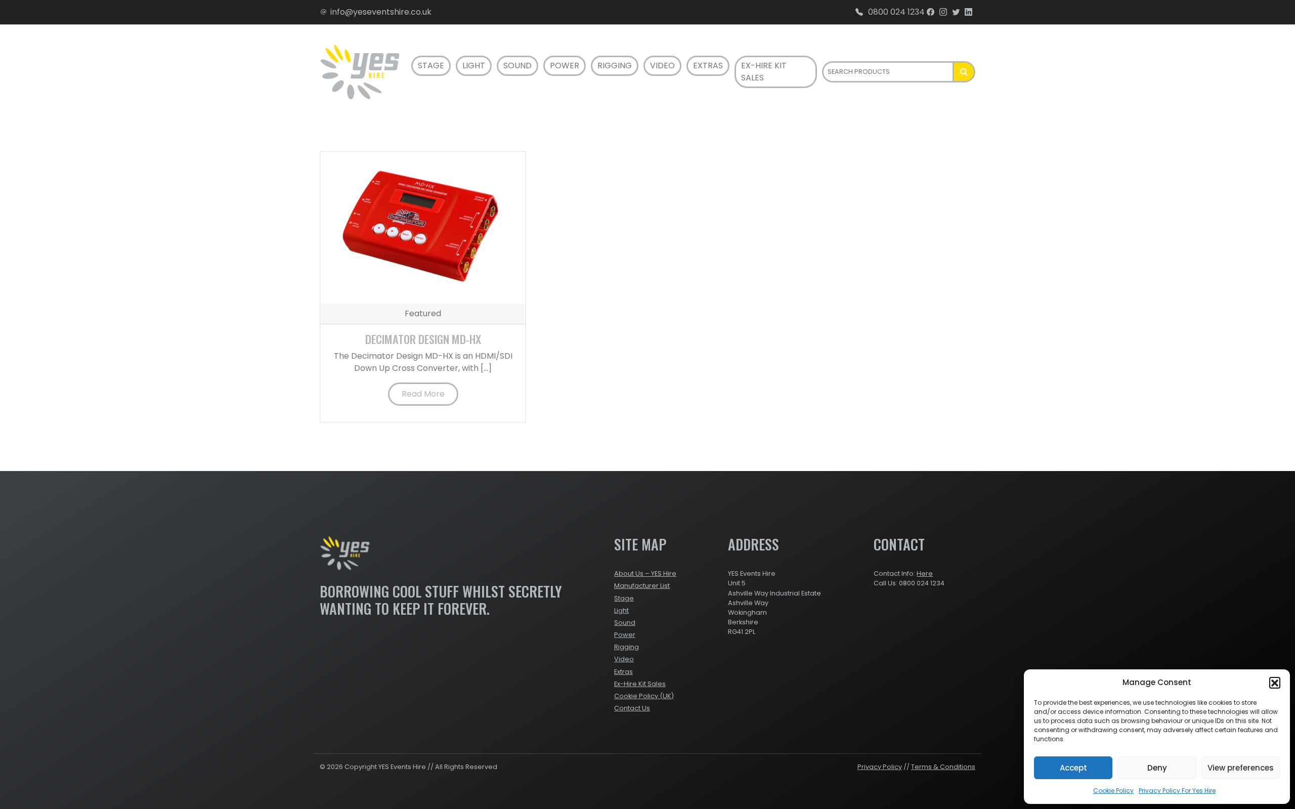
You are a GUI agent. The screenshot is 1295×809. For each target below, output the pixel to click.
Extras (708, 65)
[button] (1275, 682)
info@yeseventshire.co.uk (380, 12)
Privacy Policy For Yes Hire (1177, 790)
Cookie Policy (1113, 790)
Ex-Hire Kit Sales (764, 71)
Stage (431, 65)
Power (564, 65)
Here (925, 573)
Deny (1157, 767)
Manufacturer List (642, 585)
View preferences (1240, 767)
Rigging (614, 65)
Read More (423, 394)
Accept (1073, 767)
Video (662, 65)
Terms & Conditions (943, 766)
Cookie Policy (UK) (644, 696)
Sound (517, 65)
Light (473, 65)
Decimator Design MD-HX (423, 338)
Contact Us (632, 708)
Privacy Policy (879, 766)
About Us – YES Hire (645, 573)
